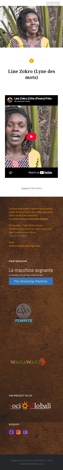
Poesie (24, 188)
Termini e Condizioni (18, 235)
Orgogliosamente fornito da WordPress (28, 460)
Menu (54, 5)
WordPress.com (35, 464)
